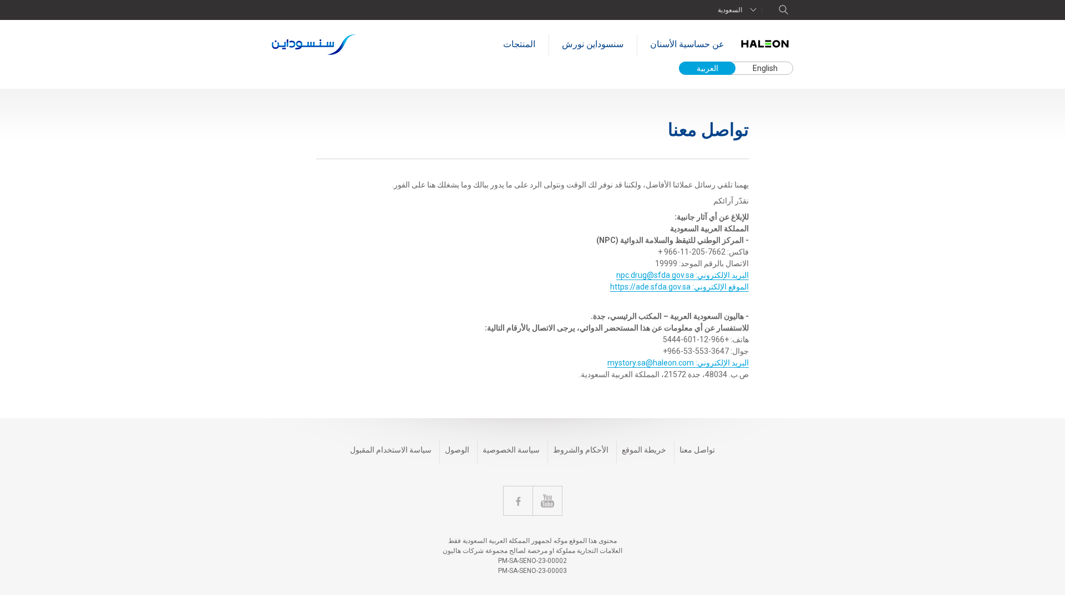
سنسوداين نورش (592, 44)
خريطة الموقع (644, 449)
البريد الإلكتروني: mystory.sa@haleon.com (678, 362)
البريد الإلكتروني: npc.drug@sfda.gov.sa (682, 275)
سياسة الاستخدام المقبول (391, 449)
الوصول (457, 449)
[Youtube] (547, 500)
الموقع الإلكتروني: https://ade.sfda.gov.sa (679, 286)
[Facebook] (518, 500)
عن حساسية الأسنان (687, 44)
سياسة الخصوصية (511, 449)
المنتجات (519, 44)
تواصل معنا (697, 449)
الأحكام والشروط (580, 449)
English (765, 68)
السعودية (730, 10)
